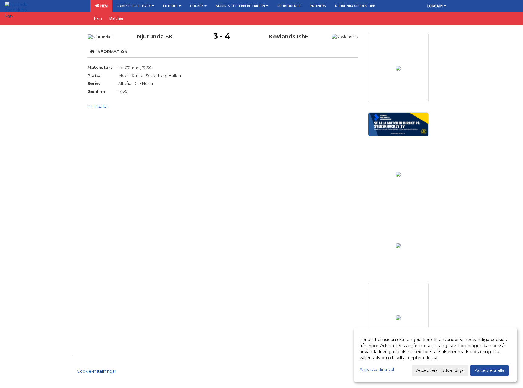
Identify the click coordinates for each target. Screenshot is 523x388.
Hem (103, 6)
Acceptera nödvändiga (440, 370)
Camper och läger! (134, 6)
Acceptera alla (489, 370)
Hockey (196, 6)
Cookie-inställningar (96, 371)
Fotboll (170, 6)
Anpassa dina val (377, 369)
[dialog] (435, 354)
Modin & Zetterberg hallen (240, 6)
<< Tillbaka (97, 106)
